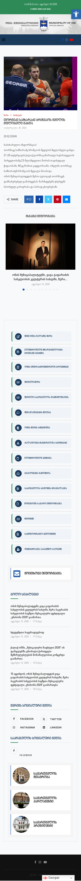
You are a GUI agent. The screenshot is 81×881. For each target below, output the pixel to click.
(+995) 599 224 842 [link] (40, 9)
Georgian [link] (53, 877)
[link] (76, 14)
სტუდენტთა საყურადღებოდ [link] (27, 632)
